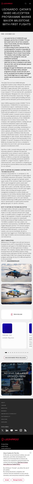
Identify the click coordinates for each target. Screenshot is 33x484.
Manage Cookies (17, 480)
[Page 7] (18, 352)
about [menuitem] (3, 402)
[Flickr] (16, 430)
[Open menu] (30, 3)
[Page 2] (9, 352)
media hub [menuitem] (4, 408)
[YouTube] (11, 430)
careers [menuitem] (3, 405)
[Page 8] (20, 352)
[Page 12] (28, 352)
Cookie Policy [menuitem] (4, 446)
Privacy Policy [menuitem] (4, 444)
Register (16, 384)
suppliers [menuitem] (4, 422)
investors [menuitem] (4, 419)
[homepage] (7, 4)
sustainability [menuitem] (5, 416)
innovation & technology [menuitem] (8, 413)
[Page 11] (26, 352)
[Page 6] (16, 352)
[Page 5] (14, 352)
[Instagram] (21, 430)
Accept (7, 480)
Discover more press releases (15, 357)
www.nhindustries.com (13, 261)
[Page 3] (10, 352)
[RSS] (25, 430)
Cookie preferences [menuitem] (6, 448)
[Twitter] (2, 430)
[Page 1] (6, 352)
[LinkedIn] (7, 430)
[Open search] (26, 3)
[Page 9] (22, 352)
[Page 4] (12, 352)
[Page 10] (24, 352)
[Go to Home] (16, 439)
